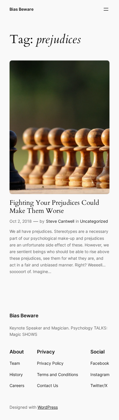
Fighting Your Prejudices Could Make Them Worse (54, 207)
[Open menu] (106, 9)
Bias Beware (22, 9)
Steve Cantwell (60, 221)
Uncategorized (94, 221)
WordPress (48, 407)
